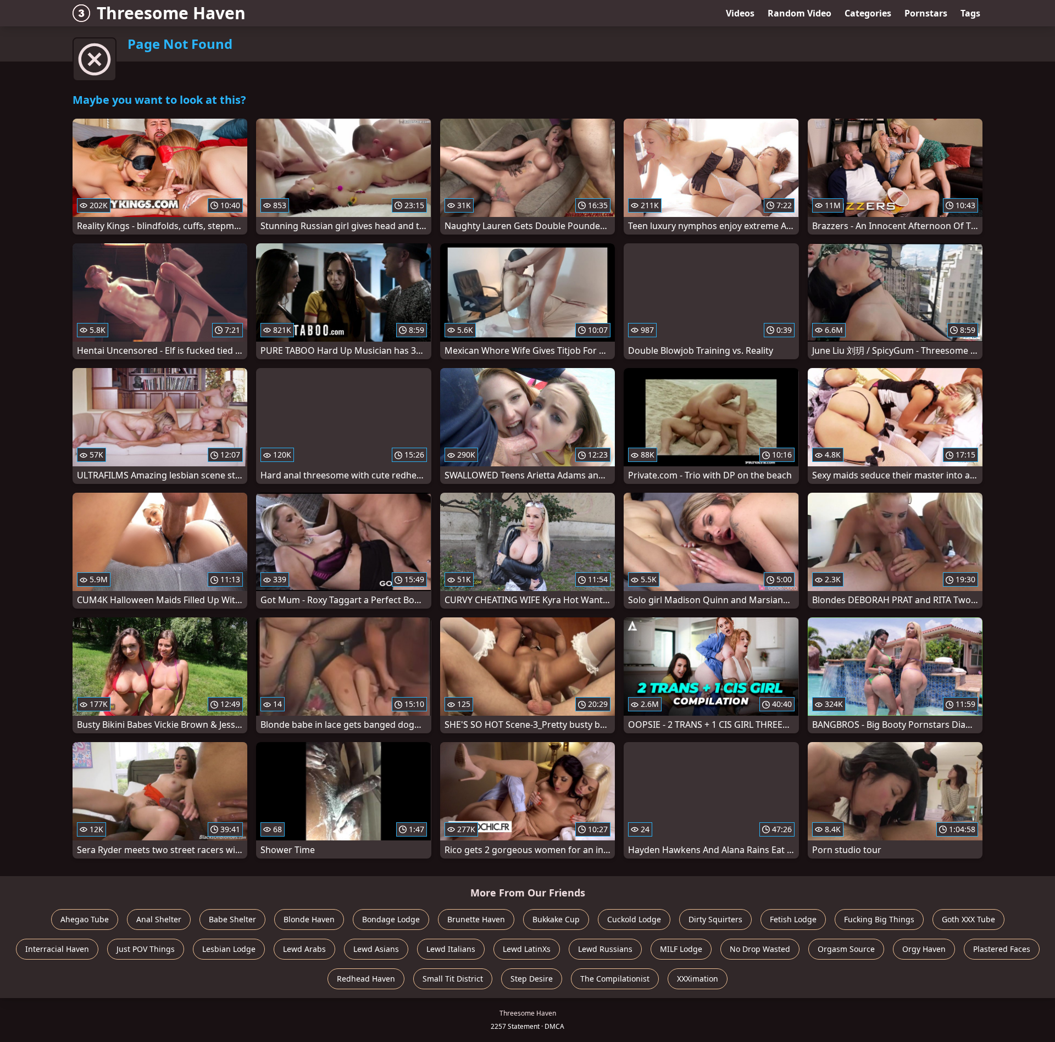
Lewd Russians (605, 949)
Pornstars (925, 13)
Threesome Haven (171, 13)
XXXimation (697, 978)
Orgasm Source (846, 949)
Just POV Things (145, 949)
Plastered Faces (1001, 949)
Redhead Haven (366, 978)
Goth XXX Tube (968, 919)
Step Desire (531, 978)
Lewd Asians (376, 949)
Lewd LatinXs (527, 949)
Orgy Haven (924, 949)
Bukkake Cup (556, 919)
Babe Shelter (232, 919)
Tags (970, 13)
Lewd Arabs (304, 949)
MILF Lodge (681, 949)
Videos (740, 13)
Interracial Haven (57, 949)
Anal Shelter (158, 919)
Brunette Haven (476, 919)
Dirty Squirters (715, 919)
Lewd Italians (450, 949)
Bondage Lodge (391, 919)
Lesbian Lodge (229, 949)
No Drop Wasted (760, 949)
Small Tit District (453, 978)
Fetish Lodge (793, 919)
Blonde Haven (309, 919)
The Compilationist (614, 978)
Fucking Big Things (879, 919)
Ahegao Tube (84, 919)
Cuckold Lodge (634, 919)
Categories (868, 13)
